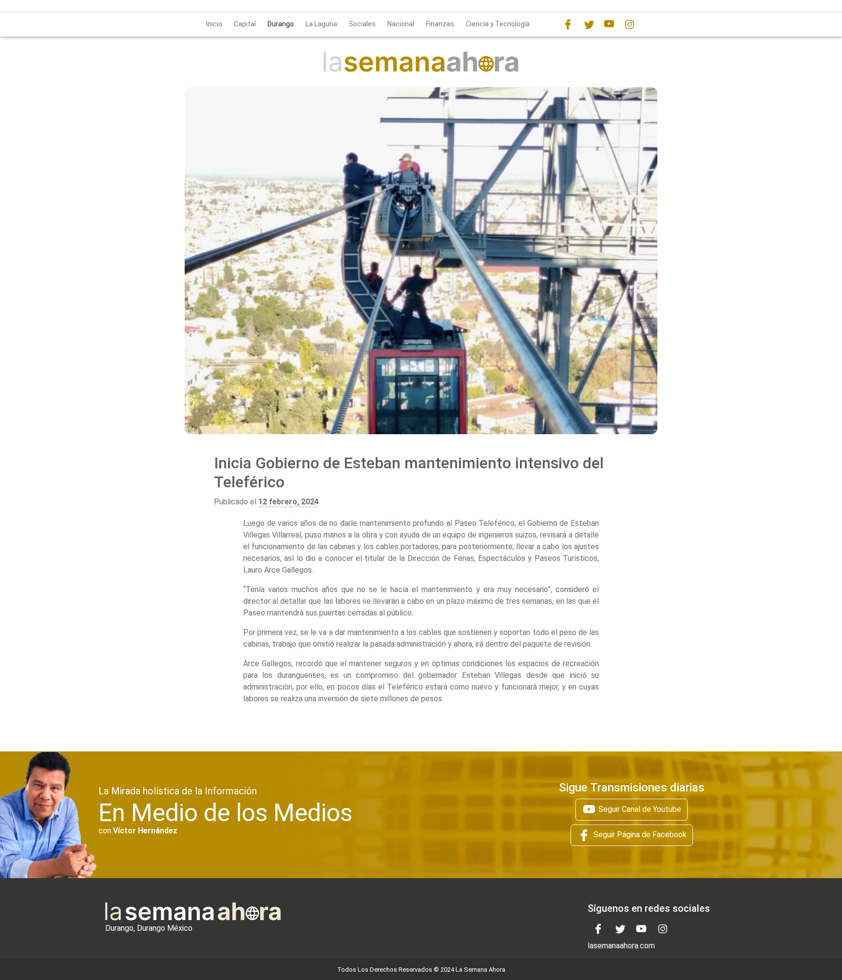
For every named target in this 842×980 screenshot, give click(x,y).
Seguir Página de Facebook (639, 834)
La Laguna (321, 24)
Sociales (362, 24)
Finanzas (440, 24)
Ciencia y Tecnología (498, 24)
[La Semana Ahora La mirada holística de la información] (421, 61)
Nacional (400, 24)
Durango (281, 24)
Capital (245, 24)
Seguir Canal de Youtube (638, 808)
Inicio (214, 24)
